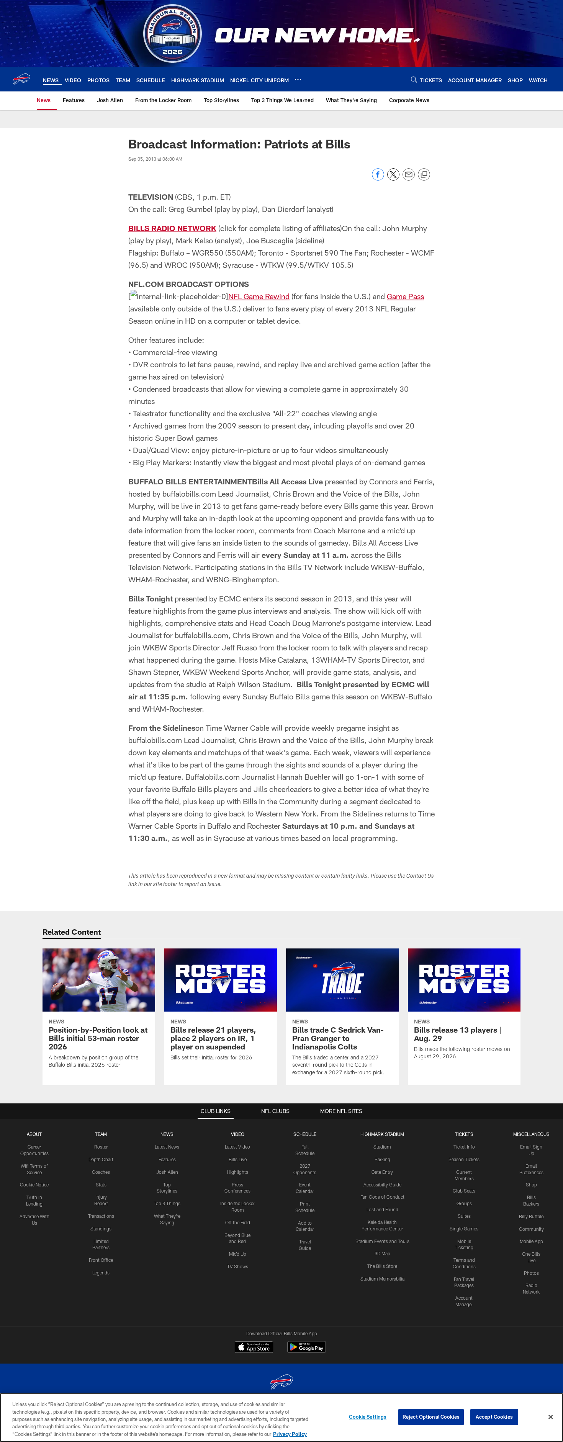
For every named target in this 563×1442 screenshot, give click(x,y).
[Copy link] (424, 174)
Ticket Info (464, 1146)
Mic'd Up (237, 1253)
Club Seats (464, 1190)
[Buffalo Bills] (281, 1383)
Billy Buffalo (531, 1216)
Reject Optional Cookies (431, 1417)
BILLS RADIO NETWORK (172, 228)
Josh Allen (167, 1172)
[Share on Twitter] (393, 178)
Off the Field (237, 1222)
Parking (382, 1159)
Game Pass (405, 296)
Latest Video (237, 1146)
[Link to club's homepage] (21, 79)
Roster (101, 1146)
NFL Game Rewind (259, 296)
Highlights (237, 1172)
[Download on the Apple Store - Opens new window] (254, 1347)
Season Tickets (464, 1159)
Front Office (101, 1260)
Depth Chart (100, 1159)
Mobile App (531, 1241)
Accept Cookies (494, 1417)
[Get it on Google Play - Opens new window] (306, 1350)
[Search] (414, 79)
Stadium (382, 1146)
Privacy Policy (290, 1434)
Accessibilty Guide (382, 1184)
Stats (101, 1184)
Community (531, 1229)
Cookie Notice (34, 1184)
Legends (101, 1272)
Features (167, 1159)
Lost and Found (382, 1209)
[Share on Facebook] (378, 178)
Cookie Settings (367, 1417)
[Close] (550, 1417)
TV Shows (237, 1266)
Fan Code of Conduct (382, 1196)
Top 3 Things (167, 1203)
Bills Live (238, 1159)
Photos (531, 1273)
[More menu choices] (298, 80)
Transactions (101, 1216)
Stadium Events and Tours (382, 1241)
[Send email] (409, 178)
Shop (531, 1184)
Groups (464, 1203)
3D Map (382, 1253)
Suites (464, 1216)
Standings (100, 1228)
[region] (281, 1417)
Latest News (167, 1146)
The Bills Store (382, 1266)
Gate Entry (382, 1172)
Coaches (101, 1172)
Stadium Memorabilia (382, 1278)
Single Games (464, 1228)
